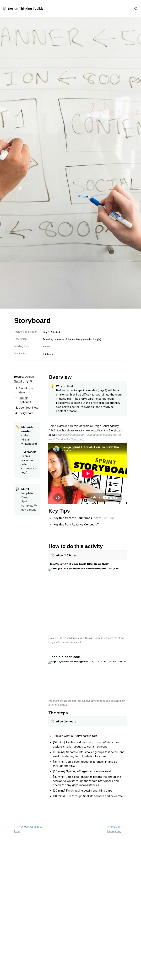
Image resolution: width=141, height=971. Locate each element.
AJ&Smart (54, 430)
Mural (27, 435)
